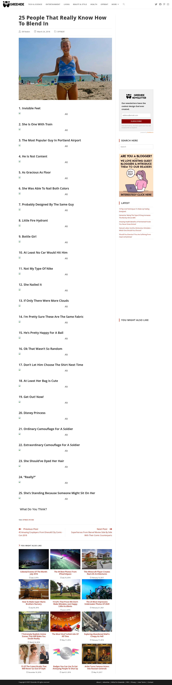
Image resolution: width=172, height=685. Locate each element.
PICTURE (31, 520)
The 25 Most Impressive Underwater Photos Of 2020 (96, 603)
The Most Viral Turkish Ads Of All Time (65, 635)
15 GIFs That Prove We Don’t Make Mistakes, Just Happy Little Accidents (65, 604)
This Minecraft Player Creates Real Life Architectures (97, 573)
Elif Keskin (26, 32)
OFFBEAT (61, 32)
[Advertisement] (136, 50)
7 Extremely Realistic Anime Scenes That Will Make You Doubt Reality (34, 636)
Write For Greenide (117, 682)
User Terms (142, 682)
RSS (127, 682)
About (98, 682)
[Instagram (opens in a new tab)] (168, 4)
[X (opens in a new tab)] (156, 4)
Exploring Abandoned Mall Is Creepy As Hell (97, 635)
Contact (150, 682)
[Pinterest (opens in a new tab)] (164, 4)
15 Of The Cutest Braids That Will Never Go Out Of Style (33, 667)
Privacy (133, 682)
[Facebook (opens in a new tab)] (160, 4)
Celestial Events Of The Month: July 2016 (33, 573)
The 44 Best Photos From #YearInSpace (65, 573)
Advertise (106, 682)
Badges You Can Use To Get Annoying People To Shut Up (65, 667)
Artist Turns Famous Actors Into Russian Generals (97, 667)
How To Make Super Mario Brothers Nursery (34, 603)
